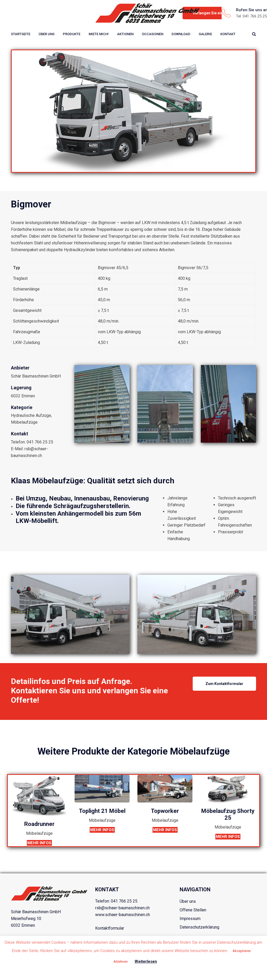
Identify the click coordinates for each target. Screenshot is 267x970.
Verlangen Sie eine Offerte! (216, 13)
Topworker (165, 811)
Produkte (71, 34)
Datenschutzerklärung (199, 927)
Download (181, 34)
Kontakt (227, 34)
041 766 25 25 (124, 901)
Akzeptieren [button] (242, 951)
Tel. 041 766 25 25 (251, 16)
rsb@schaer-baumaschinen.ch (122, 907)
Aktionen (125, 34)
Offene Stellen (193, 909)
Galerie (205, 34)
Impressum (190, 918)
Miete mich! (99, 34)
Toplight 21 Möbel (102, 811)
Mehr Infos (39, 843)
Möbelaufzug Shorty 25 (227, 814)
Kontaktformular (109, 928)
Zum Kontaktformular (224, 684)
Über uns (46, 34)
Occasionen (152, 34)
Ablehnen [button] (120, 961)
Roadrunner (39, 824)
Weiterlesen (146, 961)
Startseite (20, 34)
